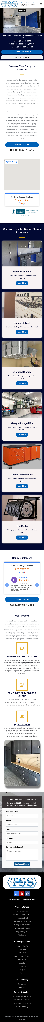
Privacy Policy (22, 1019)
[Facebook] (27, 893)
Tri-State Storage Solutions (22, 197)
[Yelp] (21, 893)
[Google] (16, 893)
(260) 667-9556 (24, 150)
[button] (41, 4)
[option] (22, 584)
